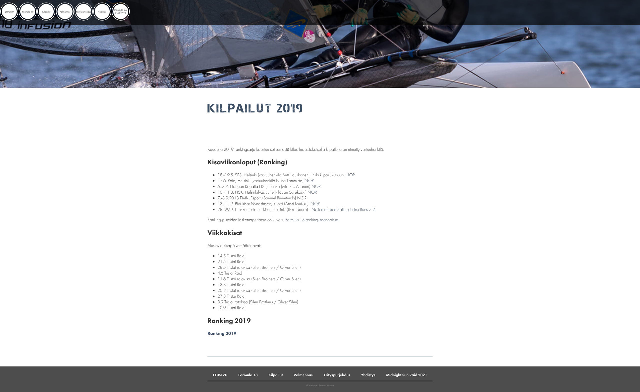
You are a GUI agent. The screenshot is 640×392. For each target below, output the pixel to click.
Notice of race (324, 209)
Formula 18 (28, 11)
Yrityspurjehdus (83, 11)
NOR (350, 175)
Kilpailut (46, 11)
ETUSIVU (9, 11)
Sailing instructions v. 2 (356, 209)
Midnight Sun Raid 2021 (120, 11)
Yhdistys (102, 11)
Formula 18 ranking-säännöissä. (312, 220)
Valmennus (65, 11)
